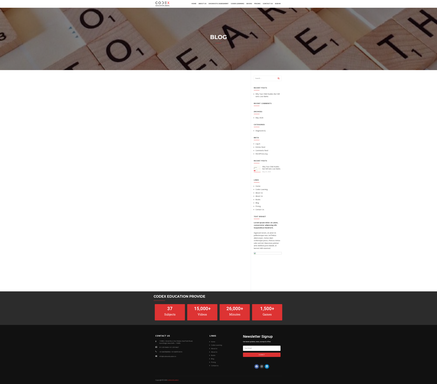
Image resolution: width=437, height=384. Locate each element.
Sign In (278, 3)
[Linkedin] (267, 366)
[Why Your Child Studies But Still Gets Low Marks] (257, 169)
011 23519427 (174, 347)
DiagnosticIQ (260, 130)
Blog (257, 203)
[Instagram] (261, 366)
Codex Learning (237, 3)
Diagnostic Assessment (219, 3)
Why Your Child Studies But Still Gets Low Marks (271, 168)
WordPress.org (261, 154)
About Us (202, 3)
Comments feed (261, 150)
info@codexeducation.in (167, 356)
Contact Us (268, 3)
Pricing (257, 3)
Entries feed (260, 147)
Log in (257, 144)
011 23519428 (163, 347)
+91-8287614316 (176, 352)
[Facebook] (256, 366)
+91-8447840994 (164, 352)
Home (194, 3)
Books (249, 3)
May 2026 (259, 118)
